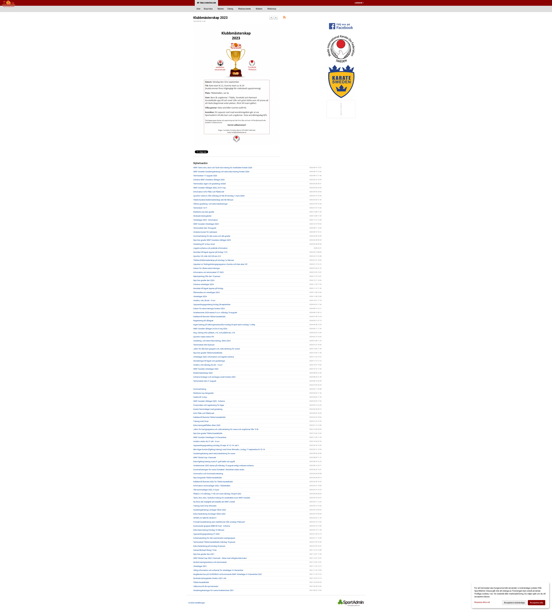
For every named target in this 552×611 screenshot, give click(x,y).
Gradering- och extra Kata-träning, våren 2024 (211, 341)
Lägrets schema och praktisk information (210, 248)
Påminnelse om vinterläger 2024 (206, 292)
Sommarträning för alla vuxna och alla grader (211, 236)
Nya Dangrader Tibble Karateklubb (207, 478)
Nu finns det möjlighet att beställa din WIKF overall (214, 502)
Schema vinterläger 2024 (203, 284)
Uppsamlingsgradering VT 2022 (206, 534)
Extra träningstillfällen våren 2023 (206, 425)
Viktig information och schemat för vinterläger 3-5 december (218, 570)
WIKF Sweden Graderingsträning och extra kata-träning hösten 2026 (221, 172)
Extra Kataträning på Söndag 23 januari (209, 546)
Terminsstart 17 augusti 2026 (205, 176)
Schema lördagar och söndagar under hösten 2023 (214, 377)
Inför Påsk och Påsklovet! (203, 413)
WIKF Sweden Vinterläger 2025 (206, 224)
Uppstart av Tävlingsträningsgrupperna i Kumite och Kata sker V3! (220, 264)
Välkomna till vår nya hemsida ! (206, 586)
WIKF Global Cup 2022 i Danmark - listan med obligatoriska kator (220, 558)
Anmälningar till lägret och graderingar (209, 361)
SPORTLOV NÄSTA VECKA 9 (204, 518)
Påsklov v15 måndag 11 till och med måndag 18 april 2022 (217, 494)
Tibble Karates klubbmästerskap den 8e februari (213, 200)
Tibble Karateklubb (207, 3)
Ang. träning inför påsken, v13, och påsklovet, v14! (214, 333)
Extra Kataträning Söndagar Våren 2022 (209, 514)
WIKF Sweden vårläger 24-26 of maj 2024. (210, 329)
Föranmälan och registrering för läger (208, 405)
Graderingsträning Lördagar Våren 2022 (209, 510)
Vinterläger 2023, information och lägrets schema (213, 357)
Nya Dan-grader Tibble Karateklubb (207, 353)
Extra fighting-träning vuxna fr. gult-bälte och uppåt (214, 461)
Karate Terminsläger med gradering (207, 409)
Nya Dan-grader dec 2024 (203, 280)
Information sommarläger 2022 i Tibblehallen (211, 486)
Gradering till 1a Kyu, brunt (204, 244)
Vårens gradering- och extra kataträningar (210, 204)
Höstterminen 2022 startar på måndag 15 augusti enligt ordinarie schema (223, 465)
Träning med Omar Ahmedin (204, 506)
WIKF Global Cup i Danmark (204, 457)
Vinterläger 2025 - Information (205, 220)
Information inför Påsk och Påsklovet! (208, 192)
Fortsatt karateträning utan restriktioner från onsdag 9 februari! (219, 522)
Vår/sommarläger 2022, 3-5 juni (206, 490)
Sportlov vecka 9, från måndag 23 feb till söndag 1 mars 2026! (219, 196)
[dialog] (510, 595)
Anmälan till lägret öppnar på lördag (208, 288)
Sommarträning (199, 389)
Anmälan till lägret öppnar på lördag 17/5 (210, 252)
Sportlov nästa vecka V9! (203, 337)
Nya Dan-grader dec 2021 (203, 554)
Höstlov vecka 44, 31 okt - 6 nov (206, 441)
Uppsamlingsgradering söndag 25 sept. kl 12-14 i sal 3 (216, 445)
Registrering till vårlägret (203, 321)
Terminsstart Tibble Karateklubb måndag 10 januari (214, 542)
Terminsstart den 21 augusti (204, 381)
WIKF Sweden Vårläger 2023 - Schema (209, 401)
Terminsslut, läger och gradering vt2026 (209, 184)
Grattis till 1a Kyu (200, 397)
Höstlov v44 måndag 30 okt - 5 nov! (207, 365)
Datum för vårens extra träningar (206, 268)
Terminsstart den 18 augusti (204, 228)
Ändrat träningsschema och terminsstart (210, 562)
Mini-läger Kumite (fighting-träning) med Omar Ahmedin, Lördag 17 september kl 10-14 (229, 449)
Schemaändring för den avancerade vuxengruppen (214, 538)
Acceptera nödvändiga (514, 603)
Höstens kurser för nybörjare (205, 232)
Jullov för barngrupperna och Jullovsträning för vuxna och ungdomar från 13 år (225, 429)
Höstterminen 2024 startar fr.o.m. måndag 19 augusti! (215, 312)
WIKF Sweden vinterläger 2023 (205, 369)
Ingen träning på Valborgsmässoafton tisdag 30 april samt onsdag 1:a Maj (224, 325)
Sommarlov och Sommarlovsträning (208, 474)
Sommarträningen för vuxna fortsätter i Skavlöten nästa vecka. (219, 469)
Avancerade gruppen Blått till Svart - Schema (211, 526)
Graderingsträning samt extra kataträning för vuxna (214, 453)
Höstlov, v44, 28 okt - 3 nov (204, 300)
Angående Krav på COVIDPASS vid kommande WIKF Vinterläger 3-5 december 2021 (227, 574)
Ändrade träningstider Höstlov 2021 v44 (209, 578)
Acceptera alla (536, 603)
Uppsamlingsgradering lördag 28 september (211, 304)
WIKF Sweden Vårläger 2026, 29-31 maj (209, 188)
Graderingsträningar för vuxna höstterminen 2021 (213, 590)
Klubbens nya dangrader (203, 393)
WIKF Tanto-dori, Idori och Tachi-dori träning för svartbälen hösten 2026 (222, 168)
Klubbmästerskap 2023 (210, 18)
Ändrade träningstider (202, 216)
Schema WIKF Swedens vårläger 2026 (209, 180)
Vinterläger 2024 (200, 296)
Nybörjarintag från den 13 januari (206, 276)
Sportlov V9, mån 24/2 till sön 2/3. (207, 256)
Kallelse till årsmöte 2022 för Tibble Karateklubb (213, 482)
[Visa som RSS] (284, 18)
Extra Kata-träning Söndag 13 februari (208, 530)
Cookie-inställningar (196, 603)
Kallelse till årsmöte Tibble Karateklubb (209, 316)
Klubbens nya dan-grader (203, 212)
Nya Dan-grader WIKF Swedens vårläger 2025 (212, 240)
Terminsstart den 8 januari (203, 345)
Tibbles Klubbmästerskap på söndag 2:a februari (213, 260)
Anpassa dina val (482, 602)
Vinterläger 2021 (200, 566)
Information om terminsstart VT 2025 (208, 272)
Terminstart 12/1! (200, 208)
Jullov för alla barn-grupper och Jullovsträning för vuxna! (216, 349)
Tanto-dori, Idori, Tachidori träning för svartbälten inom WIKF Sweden (221, 498)
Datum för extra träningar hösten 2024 (209, 308)
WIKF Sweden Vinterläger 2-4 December (209, 437)
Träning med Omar (201, 421)
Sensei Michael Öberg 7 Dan (205, 550)
